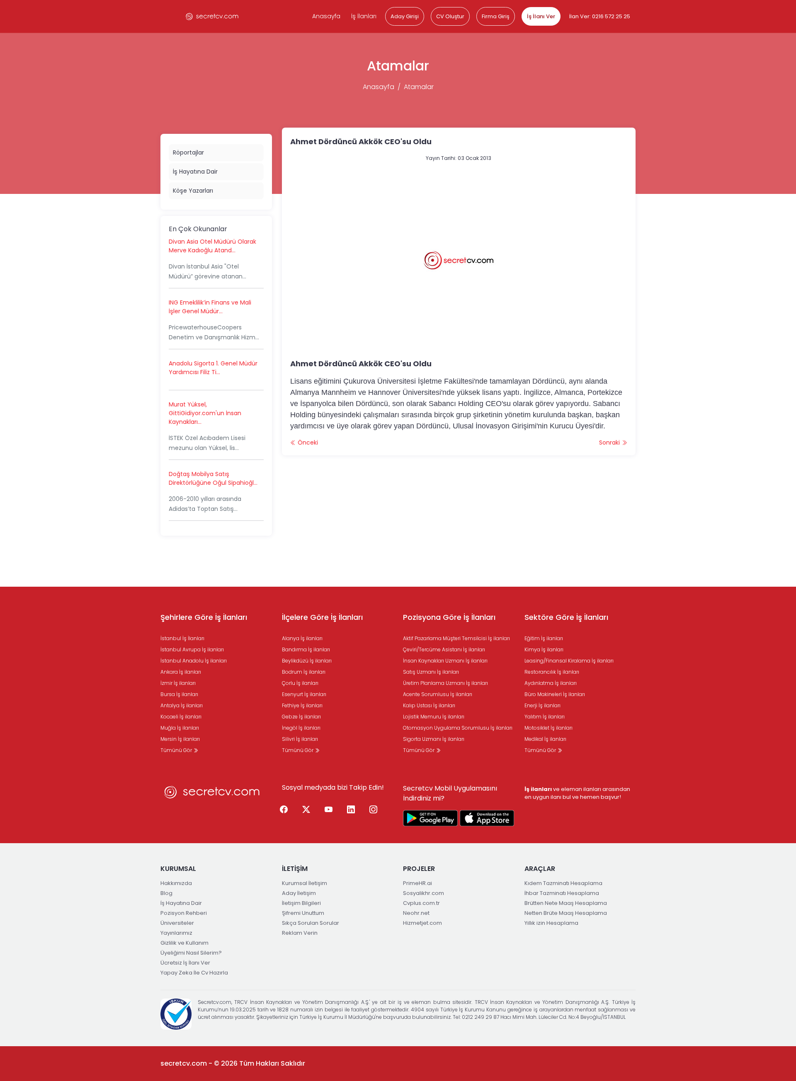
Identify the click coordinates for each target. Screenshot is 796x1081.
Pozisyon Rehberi (183, 913)
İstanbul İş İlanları (182, 638)
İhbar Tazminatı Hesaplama (561, 893)
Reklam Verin (300, 933)
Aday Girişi (405, 16)
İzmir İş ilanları (178, 683)
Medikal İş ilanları (545, 738)
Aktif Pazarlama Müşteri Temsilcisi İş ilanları (456, 638)
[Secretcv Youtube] (328, 809)
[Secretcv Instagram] (373, 809)
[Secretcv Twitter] (306, 809)
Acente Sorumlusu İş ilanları (437, 694)
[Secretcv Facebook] (284, 809)
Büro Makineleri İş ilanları (554, 694)
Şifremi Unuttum (303, 913)
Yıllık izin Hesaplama (551, 923)
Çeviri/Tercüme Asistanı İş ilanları (444, 649)
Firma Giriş (496, 16)
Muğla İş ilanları (179, 727)
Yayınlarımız (176, 933)
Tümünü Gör (176, 750)
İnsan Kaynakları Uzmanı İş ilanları (445, 660)
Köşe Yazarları (193, 190)
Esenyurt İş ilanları (304, 694)
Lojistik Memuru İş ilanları (433, 716)
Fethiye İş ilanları (302, 705)
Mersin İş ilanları (180, 738)
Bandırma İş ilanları (306, 649)
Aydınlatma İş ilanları (550, 683)
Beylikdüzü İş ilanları (307, 660)
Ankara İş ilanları (180, 671)
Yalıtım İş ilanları (544, 716)
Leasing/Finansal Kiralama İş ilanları (569, 660)
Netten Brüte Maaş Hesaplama (565, 913)
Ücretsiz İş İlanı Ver (185, 963)
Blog (166, 893)
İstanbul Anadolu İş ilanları (193, 660)
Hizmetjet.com (422, 923)
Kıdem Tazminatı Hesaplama (563, 883)
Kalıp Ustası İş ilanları (429, 705)
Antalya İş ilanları (181, 705)
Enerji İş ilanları (542, 705)
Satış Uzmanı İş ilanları (431, 671)
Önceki (307, 442)
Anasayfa (326, 16)
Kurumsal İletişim (304, 883)
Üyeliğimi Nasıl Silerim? (191, 953)
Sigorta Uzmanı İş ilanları (433, 738)
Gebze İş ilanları (301, 716)
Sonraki (610, 442)
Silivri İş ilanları (300, 738)
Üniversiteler (177, 923)
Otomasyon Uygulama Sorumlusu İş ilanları (457, 727)
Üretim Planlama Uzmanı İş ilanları (445, 683)
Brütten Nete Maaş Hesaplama (565, 903)
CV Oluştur (450, 16)
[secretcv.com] (212, 16)
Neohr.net (416, 913)
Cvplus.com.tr (421, 903)
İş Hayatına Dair (195, 171)
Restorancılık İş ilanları (551, 671)
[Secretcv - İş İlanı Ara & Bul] (430, 818)
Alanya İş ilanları (302, 638)
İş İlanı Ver (541, 16)
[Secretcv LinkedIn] (351, 809)
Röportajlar (188, 152)
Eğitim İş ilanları (543, 638)
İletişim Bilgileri (301, 903)
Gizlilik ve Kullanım (184, 943)
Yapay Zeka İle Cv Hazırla (194, 973)
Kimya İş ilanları (543, 649)
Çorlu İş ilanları (300, 683)
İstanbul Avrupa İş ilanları (192, 649)
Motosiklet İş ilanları (548, 727)
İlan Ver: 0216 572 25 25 (599, 16)
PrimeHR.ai (417, 883)
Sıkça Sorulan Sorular (310, 923)
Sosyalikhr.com (423, 893)
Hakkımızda (176, 883)
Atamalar (419, 87)
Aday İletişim (299, 893)
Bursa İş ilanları (179, 694)
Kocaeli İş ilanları (180, 716)
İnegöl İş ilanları (301, 727)
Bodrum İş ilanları (303, 671)
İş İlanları (363, 16)
